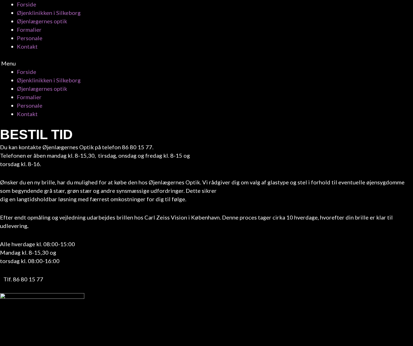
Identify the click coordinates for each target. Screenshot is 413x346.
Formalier (29, 29)
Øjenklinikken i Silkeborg (49, 12)
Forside (26, 4)
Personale (29, 38)
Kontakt (27, 46)
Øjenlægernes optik (42, 21)
